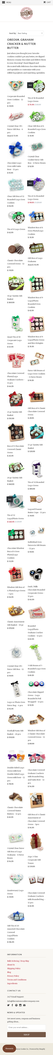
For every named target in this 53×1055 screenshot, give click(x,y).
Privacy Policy (13, 976)
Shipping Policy (13, 968)
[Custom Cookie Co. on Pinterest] (16, 1005)
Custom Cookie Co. (21, 1049)
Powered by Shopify (37, 1049)
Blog (9, 972)
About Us (11, 965)
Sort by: (13, 33)
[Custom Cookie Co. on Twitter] (8, 1005)
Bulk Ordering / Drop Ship (18, 961)
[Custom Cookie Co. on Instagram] (20, 1005)
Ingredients (12, 983)
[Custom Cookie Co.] (26, 13)
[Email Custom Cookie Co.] (24, 1005)
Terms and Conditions (16, 980)
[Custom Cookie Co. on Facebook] (12, 1005)
